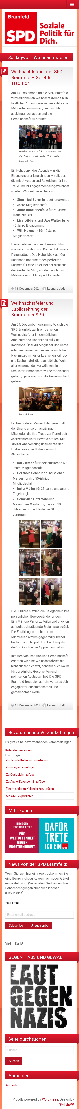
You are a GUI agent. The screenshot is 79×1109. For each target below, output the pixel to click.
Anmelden (12, 1085)
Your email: (12, 902)
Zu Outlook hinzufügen (21, 774)
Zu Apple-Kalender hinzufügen (26, 781)
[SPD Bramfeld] (39, 27)
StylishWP (66, 1104)
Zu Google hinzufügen (20, 767)
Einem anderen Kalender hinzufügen (30, 789)
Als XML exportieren (19, 796)
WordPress (50, 1099)
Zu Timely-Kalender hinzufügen (27, 760)
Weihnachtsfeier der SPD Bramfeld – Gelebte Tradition (36, 77)
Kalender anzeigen (18, 750)
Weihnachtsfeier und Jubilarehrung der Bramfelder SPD (32, 308)
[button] (13, 755)
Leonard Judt (56, 288)
